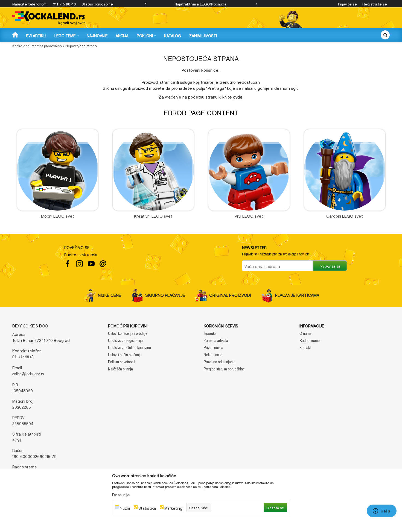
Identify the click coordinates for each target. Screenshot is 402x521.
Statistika (147, 507)
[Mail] (103, 263)
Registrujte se (374, 3)
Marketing (173, 507)
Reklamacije (213, 354)
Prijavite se (330, 266)
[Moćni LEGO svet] (57, 170)
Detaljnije (121, 494)
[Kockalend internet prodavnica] (48, 18)
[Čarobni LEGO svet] (344, 170)
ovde (238, 96)
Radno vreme (309, 340)
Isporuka (210, 333)
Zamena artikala (216, 340)
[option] (201, 3)
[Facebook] (67, 263)
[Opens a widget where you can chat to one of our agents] (381, 511)
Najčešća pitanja (120, 369)
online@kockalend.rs (28, 374)
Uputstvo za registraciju (125, 340)
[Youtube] (91, 263)
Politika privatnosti (121, 361)
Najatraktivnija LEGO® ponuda (200, 3)
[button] (385, 34)
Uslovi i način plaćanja (125, 354)
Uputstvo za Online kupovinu (129, 347)
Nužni (125, 507)
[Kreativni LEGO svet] (153, 170)
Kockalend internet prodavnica (37, 45)
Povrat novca (213, 347)
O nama (305, 333)
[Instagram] (79, 263)
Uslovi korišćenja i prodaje (127, 333)
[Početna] (15, 34)
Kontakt (305, 347)
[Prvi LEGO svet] (249, 170)
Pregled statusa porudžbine (224, 369)
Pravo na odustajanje (219, 361)
